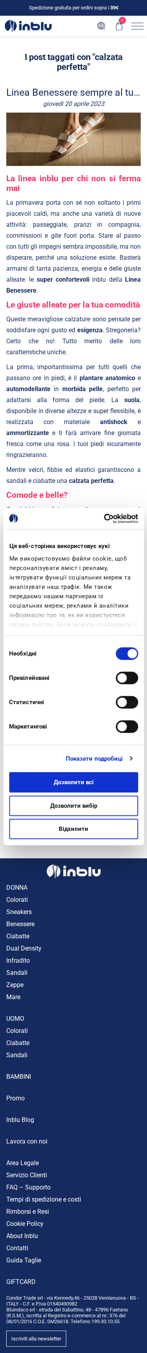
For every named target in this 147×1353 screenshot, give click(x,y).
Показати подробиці (94, 758)
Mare (13, 997)
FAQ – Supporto (28, 1187)
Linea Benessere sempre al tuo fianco (73, 92)
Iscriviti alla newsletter (36, 1339)
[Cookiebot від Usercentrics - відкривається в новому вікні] (104, 519)
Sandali (16, 972)
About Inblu (22, 1236)
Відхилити (73, 828)
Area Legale (22, 1163)
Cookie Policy (25, 1223)
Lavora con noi (26, 1141)
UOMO (15, 1018)
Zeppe (15, 985)
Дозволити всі (74, 782)
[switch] (127, 678)
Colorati (17, 899)
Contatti (17, 1248)
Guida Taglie (23, 1260)
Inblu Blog (20, 1120)
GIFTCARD (21, 1282)
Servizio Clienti (26, 1175)
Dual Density (24, 948)
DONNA (16, 887)
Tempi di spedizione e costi (43, 1199)
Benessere (20, 924)
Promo (15, 1098)
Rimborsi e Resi (27, 1211)
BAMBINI (18, 1076)
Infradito (18, 960)
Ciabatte (17, 936)
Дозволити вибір (73, 805)
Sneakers (19, 912)
